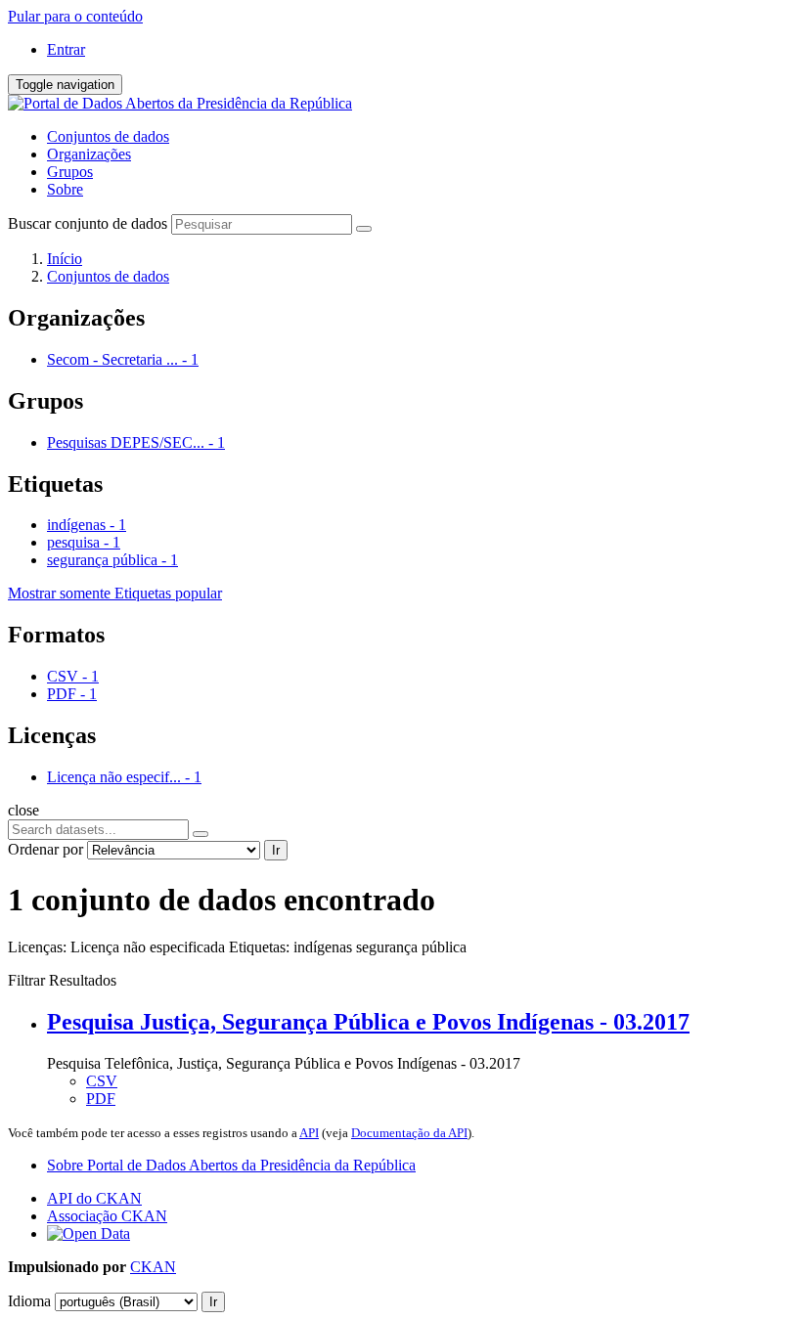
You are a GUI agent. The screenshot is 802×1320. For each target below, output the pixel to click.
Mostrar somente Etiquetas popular (115, 593)
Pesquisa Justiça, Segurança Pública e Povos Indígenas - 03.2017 (368, 1021)
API (309, 1132)
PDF (100, 1098)
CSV (101, 1081)
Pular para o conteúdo (75, 16)
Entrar (66, 49)
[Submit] (364, 229)
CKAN (153, 1266)
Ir (276, 850)
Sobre (65, 189)
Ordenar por (45, 849)
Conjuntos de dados (108, 136)
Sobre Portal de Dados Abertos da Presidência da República (231, 1165)
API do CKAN (94, 1198)
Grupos (70, 171)
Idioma (29, 1301)
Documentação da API (409, 1132)
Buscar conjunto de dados (87, 223)
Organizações (89, 154)
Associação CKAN (107, 1216)
